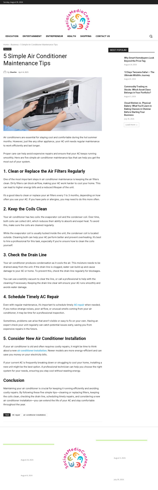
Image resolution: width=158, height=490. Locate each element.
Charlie (13, 72)
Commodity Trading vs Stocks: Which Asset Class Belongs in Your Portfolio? (137, 89)
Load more (130, 124)
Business (15, 44)
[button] (151, 36)
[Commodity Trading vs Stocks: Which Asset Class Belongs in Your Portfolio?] (115, 90)
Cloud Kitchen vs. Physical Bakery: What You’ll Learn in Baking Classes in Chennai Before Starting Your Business (138, 109)
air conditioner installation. (34, 415)
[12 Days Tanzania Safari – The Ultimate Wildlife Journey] (115, 76)
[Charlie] (5, 72)
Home (6, 44)
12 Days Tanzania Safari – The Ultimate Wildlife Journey (36, 468)
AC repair (16, 415)
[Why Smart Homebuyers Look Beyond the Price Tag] (115, 61)
